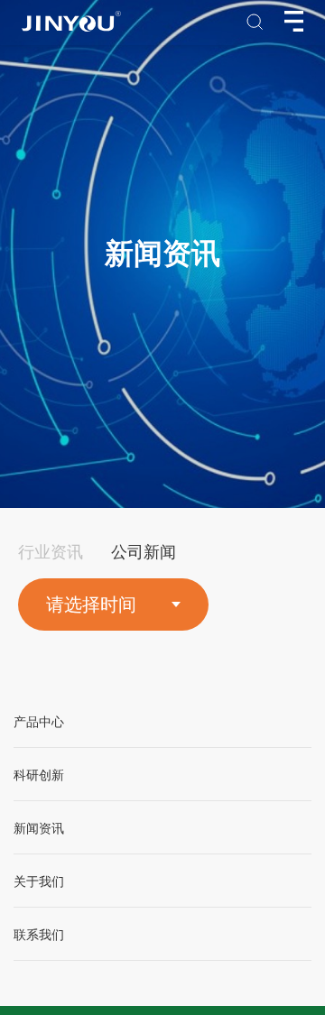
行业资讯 (50, 552)
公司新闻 (143, 552)
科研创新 (39, 775)
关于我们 (39, 882)
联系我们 (39, 935)
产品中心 (39, 722)
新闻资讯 (39, 828)
